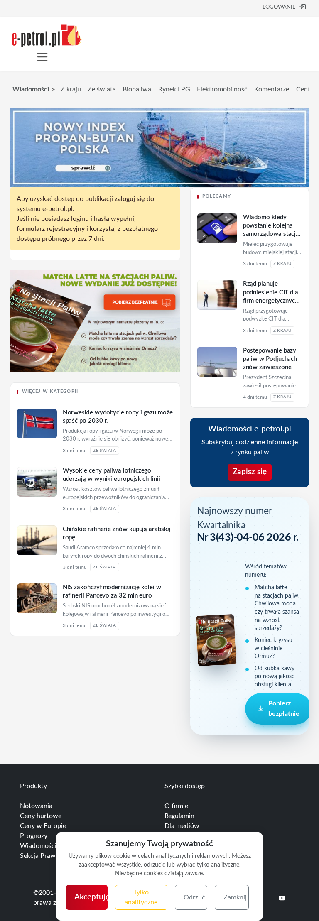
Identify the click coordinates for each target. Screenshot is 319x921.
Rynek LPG (174, 89)
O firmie (176, 806)
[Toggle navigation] (42, 56)
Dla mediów (181, 826)
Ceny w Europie (43, 826)
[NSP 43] (95, 321)
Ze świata (102, 89)
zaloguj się (130, 199)
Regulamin (179, 816)
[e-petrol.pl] (47, 35)
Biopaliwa (137, 89)
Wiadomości (30, 89)
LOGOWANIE (279, 7)
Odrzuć (194, 897)
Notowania (36, 806)
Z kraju (71, 89)
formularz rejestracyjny (51, 228)
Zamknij (235, 897)
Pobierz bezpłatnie (283, 708)
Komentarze (271, 89)
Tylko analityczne (141, 897)
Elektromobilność (222, 89)
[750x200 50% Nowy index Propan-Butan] (159, 147)
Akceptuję (91, 897)
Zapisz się (250, 472)
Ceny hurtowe (40, 816)
